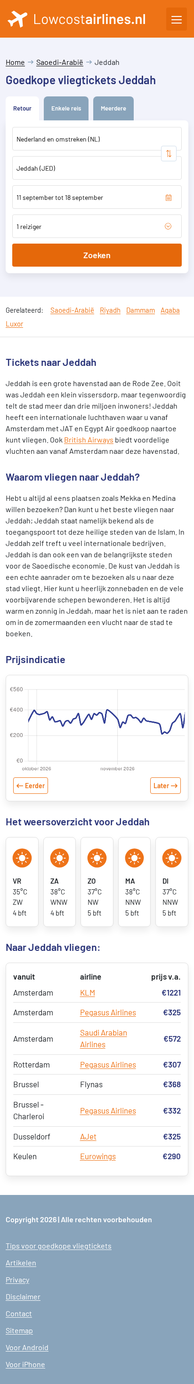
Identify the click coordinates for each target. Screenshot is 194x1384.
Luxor (14, 323)
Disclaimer (23, 1296)
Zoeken (97, 255)
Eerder (35, 786)
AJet (88, 1136)
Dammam (140, 310)
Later (161, 786)
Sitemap (19, 1330)
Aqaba (170, 310)
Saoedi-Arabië (59, 61)
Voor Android (27, 1347)
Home (15, 61)
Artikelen (21, 1262)
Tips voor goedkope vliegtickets (59, 1245)
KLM (87, 992)
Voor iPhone (25, 1364)
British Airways (88, 439)
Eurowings (98, 1156)
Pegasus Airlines (108, 1012)
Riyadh (110, 310)
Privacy (17, 1279)
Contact (19, 1313)
